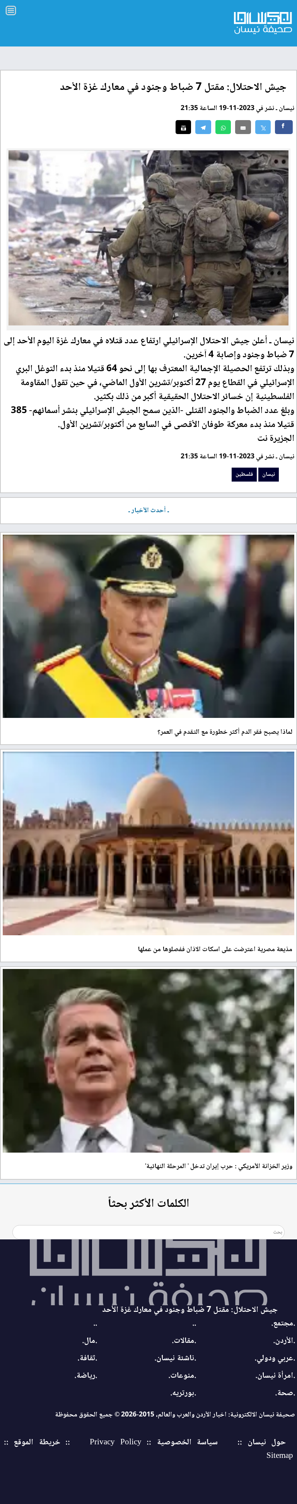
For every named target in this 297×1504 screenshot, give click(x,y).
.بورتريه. (183, 1393)
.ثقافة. (87, 1358)
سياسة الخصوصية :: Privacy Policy (153, 1442)
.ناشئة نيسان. (175, 1358)
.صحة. (285, 1393)
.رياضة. (85, 1376)
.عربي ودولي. (274, 1358)
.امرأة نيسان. (275, 1376)
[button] (223, 127)
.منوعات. (182, 1376)
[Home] (148, 1272)
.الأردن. (284, 1341)
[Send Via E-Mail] (243, 127)
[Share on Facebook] (284, 127)
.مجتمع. (283, 1323)
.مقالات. (184, 1341)
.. (194, 1323)
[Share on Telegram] (203, 127)
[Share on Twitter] (263, 127)
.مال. (89, 1341)
